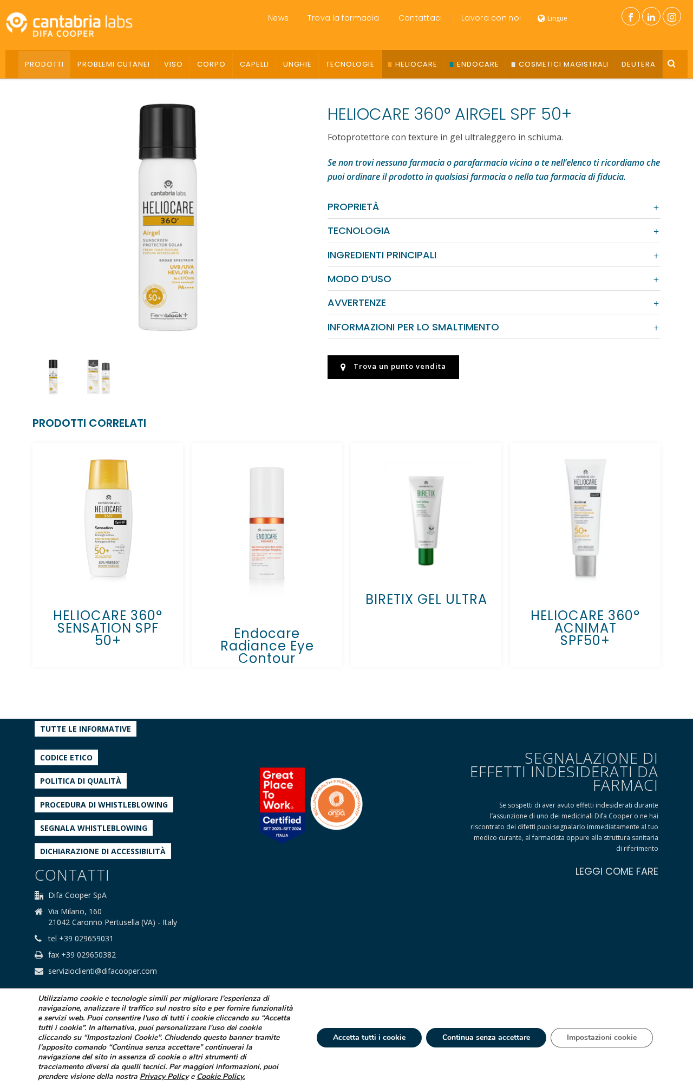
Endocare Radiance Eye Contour (267, 645)
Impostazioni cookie (602, 1037)
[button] (281, 103)
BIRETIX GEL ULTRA (426, 599)
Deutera (639, 64)
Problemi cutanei (113, 64)
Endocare (478, 64)
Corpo (211, 64)
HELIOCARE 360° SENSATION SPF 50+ (107, 628)
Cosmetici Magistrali (564, 64)
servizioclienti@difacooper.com (102, 971)
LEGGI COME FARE (617, 871)
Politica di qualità (80, 781)
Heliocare (416, 64)
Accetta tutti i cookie (369, 1037)
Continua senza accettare (486, 1037)
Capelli (254, 64)
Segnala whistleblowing (93, 828)
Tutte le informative (85, 729)
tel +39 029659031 (81, 938)
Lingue (557, 18)
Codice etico (66, 757)
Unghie (297, 64)
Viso (173, 64)
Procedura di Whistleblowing (104, 804)
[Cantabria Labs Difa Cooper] (69, 24)
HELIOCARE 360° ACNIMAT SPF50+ (585, 628)
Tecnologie (350, 64)
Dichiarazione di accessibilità (103, 851)
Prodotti (44, 64)
